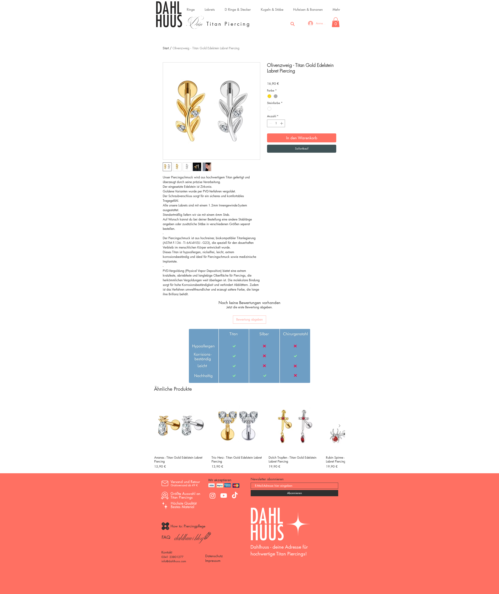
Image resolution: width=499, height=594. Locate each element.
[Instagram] (212, 495)
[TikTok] (235, 495)
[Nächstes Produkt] (339, 425)
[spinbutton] (276, 123)
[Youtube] (223, 495)
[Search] (292, 24)
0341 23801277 (172, 557)
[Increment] (282, 123)
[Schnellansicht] (181, 426)
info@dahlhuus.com (173, 561)
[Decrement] (270, 123)
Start (166, 48)
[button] (336, 22)
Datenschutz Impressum (214, 558)
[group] (249, 434)
